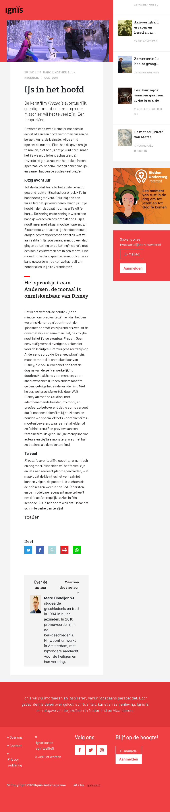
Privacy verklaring (15, 762)
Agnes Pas (150, 40)
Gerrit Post (151, 72)
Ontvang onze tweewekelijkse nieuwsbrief (140, 242)
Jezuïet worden (49, 757)
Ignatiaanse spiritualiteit (45, 745)
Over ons (16, 737)
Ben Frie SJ (150, 4)
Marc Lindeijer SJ (57, 72)
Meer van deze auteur (69, 584)
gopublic (93, 785)
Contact (16, 745)
